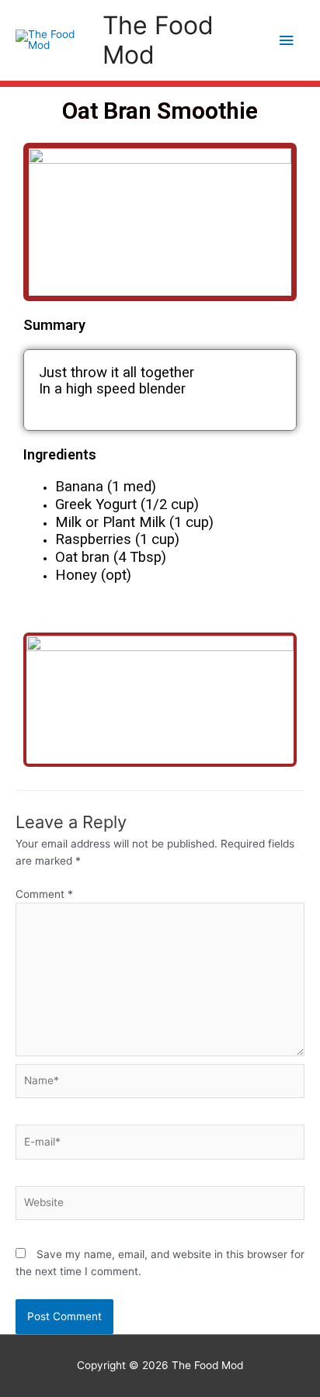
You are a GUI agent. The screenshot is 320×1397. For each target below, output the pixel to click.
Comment (44, 894)
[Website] (160, 1206)
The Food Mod (158, 40)
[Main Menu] (286, 41)
